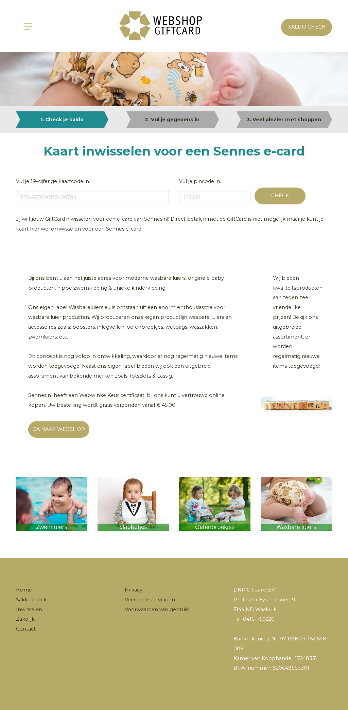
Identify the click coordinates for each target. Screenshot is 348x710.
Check (280, 196)
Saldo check (306, 27)
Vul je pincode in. (200, 181)
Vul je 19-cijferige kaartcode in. (53, 181)
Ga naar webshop (59, 429)
